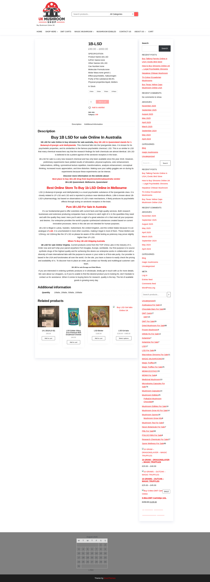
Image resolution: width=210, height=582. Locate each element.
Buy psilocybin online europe (57, 528)
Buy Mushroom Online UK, (101, 525)
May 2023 (146, 135)
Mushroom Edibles (106, 32)
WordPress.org (148, 288)
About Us (139, 32)
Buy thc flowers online (136, 525)
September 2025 (149, 110)
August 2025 (147, 114)
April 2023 (146, 139)
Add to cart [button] (48, 338)
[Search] (169, 294)
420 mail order (119, 525)
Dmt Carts (65, 32)
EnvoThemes (110, 578)
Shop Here (50, 32)
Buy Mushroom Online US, (77, 525)
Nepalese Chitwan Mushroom (155, 73)
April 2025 (146, 122)
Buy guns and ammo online (128, 528)
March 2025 (147, 126)
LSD (96, 114)
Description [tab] (76, 124)
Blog (144, 148)
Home (39, 32)
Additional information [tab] (93, 124)
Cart (150, 32)
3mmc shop (146, 528)
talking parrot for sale (80, 528)
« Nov (91, 570)
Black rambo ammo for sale (103, 528)
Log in (144, 275)
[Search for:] (156, 163)
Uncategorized (148, 156)
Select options (124, 338)
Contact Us (125, 32)
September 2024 (149, 131)
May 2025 (146, 118)
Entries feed (147, 279)
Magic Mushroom (83, 32)
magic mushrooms (150, 152)
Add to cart (102, 102)
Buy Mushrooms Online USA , (52, 525)
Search (145, 43)
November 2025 (149, 106)
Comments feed (149, 284)
